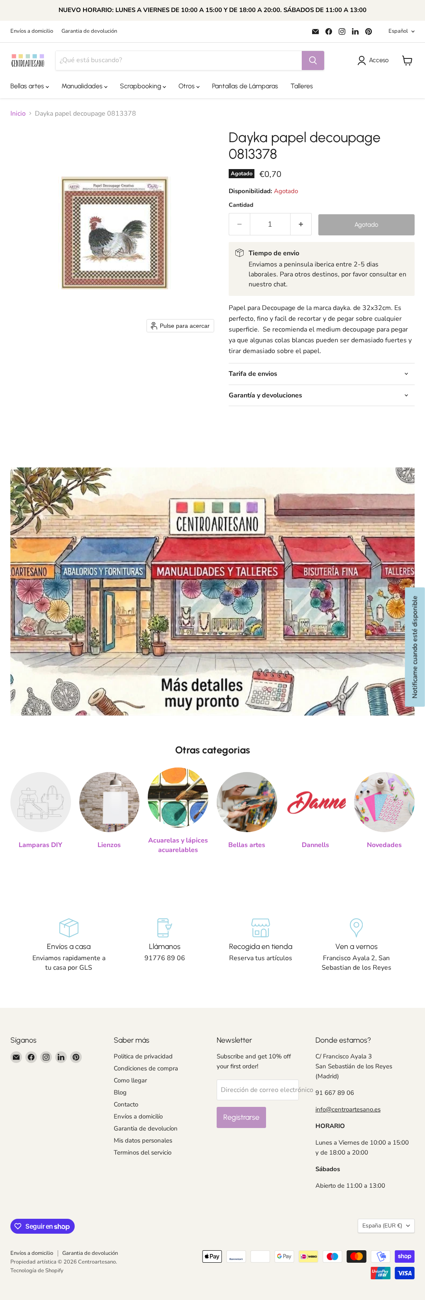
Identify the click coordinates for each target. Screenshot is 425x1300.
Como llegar (130, 1080)
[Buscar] (313, 60)
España (382, 1226)
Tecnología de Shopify (37, 1270)
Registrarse (241, 1117)
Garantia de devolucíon (146, 1128)
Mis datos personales (143, 1140)
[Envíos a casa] (69, 945)
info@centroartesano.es (348, 1109)
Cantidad (241, 205)
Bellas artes (28, 86)
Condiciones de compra (146, 1068)
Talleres (302, 86)
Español (398, 31)
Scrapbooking (141, 86)
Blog (120, 1092)
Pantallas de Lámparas (245, 86)
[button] (374, 60)
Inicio (18, 113)
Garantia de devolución (89, 31)
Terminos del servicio (142, 1152)
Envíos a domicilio (31, 31)
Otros (187, 86)
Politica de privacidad (143, 1056)
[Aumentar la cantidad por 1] (301, 224)
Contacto (126, 1104)
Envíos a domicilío (138, 1116)
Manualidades (82, 86)
